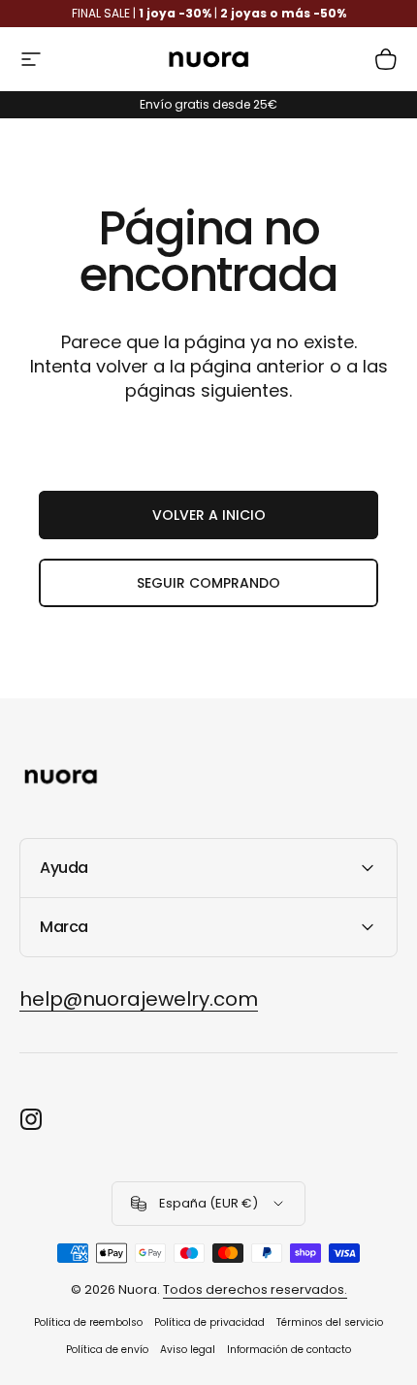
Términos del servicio (329, 1322)
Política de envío (107, 1349)
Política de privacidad (209, 1322)
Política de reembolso (88, 1322)
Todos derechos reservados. (255, 1289)
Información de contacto (289, 1349)
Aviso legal (187, 1349)
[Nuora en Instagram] (31, 1119)
